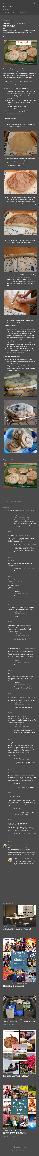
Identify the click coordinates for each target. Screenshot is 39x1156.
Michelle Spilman (13, 580)
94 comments (11, 989)
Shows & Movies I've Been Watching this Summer (14, 1131)
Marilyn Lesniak (13, 648)
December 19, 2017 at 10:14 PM (23, 773)
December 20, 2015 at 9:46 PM (26, 535)
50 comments (11, 1136)
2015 (8, 501)
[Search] (35, 3)
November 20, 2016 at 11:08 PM (17, 581)
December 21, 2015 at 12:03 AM (24, 561)
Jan (9, 716)
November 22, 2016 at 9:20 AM (24, 605)
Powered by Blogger (21, 1147)
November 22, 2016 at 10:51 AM (28, 625)
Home (5, 13)
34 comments (11, 1024)
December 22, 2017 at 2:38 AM (17, 798)
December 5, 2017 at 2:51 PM (22, 726)
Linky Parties (13, 13)
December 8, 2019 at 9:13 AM (27, 858)
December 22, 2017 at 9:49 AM (22, 810)
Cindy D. (11, 743)
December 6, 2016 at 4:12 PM (24, 674)
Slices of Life (8, 6)
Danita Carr (11, 561)
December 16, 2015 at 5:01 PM (26, 510)
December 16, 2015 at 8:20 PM (22, 517)
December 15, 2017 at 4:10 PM (22, 759)
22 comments (11, 932)
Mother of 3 (17, 516)
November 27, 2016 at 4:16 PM (22, 662)
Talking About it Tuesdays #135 (18, 1076)
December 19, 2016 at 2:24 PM (22, 704)
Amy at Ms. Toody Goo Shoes (17, 823)
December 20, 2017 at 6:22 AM (22, 785)
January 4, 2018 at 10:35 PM (16, 824)
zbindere (24, 1150)
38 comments (11, 1079)
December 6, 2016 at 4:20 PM (22, 684)
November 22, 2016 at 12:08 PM (23, 635)
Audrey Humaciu (13, 625)
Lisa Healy (11, 605)
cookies (11, 501)
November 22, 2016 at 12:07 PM (23, 613)
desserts (16, 501)
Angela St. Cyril (13, 535)
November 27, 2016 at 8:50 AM (27, 648)
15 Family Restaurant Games (17, 929)
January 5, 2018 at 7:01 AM (29, 833)
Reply (10, 531)
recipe (19, 501)
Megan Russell (13, 510)
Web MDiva (12, 674)
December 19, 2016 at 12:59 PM (27, 697)
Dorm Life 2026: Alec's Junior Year (19, 1021)
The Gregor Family (14, 796)
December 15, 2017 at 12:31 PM (22, 743)
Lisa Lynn (11, 845)
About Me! (23, 13)
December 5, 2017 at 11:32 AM (18, 716)
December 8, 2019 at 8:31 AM (22, 845)
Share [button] (4, 498)
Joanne (16, 859)
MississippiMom (13, 697)
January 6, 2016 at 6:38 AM (29, 544)
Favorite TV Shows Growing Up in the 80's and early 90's (19, 984)
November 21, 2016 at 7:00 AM (22, 593)
